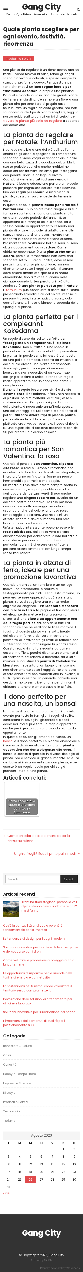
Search (69, 879)
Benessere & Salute (17, 1046)
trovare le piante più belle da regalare (32, 121)
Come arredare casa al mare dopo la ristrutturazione (38, 838)
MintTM (48, 1260)
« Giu (6, 1193)
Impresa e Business (17, 1083)
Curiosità (9, 1064)
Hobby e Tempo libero (19, 1074)
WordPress (73, 1268)
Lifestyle (9, 1092)
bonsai (8, 741)
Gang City (41, 7)
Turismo (9, 1121)
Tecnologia (11, 1111)
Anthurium (14, 290)
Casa (7, 1055)
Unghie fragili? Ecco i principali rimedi (45, 853)
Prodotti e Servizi (18, 59)
